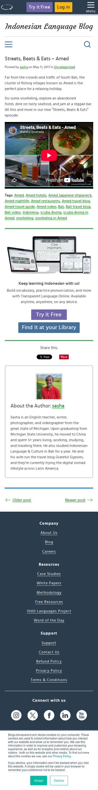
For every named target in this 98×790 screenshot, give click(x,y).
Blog (49, 542)
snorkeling (24, 218)
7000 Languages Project (49, 611)
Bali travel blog (78, 207)
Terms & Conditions (49, 680)
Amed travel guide (20, 207)
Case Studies (49, 574)
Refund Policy (49, 661)
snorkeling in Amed (51, 218)
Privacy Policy (62, 756)
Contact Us (49, 652)
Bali (61, 207)
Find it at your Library (49, 327)
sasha (24, 67)
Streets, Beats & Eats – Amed (37, 58)
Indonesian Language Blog (49, 26)
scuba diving (50, 212)
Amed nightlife (17, 201)
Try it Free (39, 7)
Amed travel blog (76, 201)
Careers (49, 551)
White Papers (49, 583)
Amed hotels (36, 195)
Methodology (49, 592)
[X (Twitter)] (32, 715)
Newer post (75, 500)
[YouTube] (81, 715)
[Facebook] (49, 715)
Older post (22, 500)
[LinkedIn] (65, 715)
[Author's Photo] (49, 386)
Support (49, 643)
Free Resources (49, 602)
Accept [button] (38, 780)
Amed (19, 195)
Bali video (13, 212)
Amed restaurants (45, 201)
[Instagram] (16, 715)
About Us (49, 533)
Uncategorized (64, 67)
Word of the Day (49, 620)
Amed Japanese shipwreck (70, 195)
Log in (63, 7)
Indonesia (31, 212)
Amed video (46, 207)
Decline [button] (59, 780)
